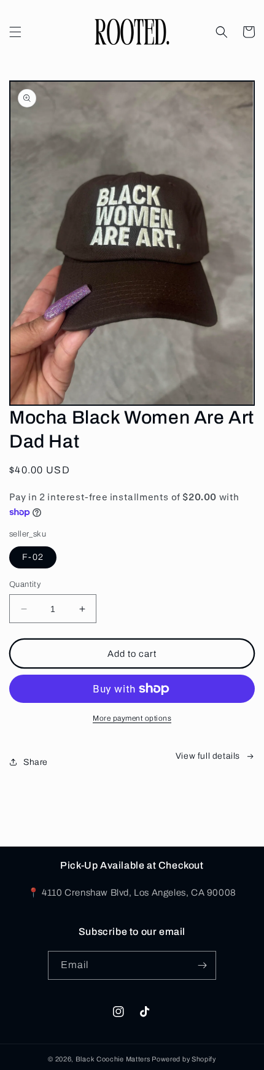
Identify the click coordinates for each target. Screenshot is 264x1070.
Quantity (25, 584)
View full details (208, 756)
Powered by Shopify (184, 1059)
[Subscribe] (201, 965)
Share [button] (35, 762)
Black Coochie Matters (113, 1059)
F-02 (33, 557)
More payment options (132, 718)
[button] (15, 31)
